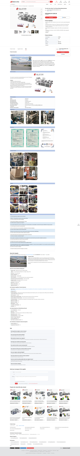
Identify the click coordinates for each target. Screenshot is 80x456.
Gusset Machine (57, 428)
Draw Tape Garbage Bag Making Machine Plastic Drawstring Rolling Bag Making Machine (52, 401)
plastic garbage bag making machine (29, 427)
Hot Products (23, 450)
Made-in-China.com (36, 451)
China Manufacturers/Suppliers (33, 450)
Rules (69, 4)
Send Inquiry (51, 17)
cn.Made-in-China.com (47, 451)
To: (14, 374)
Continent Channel (50, 450)
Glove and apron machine (28, 428)
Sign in (69, 2)
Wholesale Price (45, 450)
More (10, 445)
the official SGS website (29, 254)
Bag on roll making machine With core (45, 427)
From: (14, 372)
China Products (27, 450)
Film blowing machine (13, 427)
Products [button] (23, 1)
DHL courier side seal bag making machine (15, 428)
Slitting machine (27, 430)
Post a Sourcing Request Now (33, 383)
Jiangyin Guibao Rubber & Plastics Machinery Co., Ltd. (54, 9)
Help (55, 4)
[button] (48, 1)
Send (16, 383)
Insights (57, 450)
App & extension (60, 4)
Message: (13, 376)
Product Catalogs (21, 425)
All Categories (13, 4)
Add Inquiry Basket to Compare (26, 35)
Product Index (54, 450)
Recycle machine (12, 430)
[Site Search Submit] (51, 2)
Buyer (51, 4)
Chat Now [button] (64, 17)
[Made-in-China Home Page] (14, 2)
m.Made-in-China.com (42, 451)
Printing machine (42, 428)
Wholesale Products (40, 450)
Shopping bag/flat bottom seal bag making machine (61, 427)
